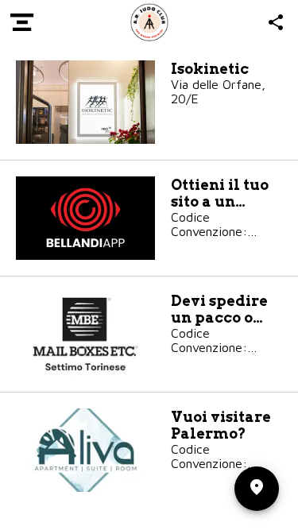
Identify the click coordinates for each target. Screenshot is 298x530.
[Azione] (276, 22)
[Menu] (22, 22)
